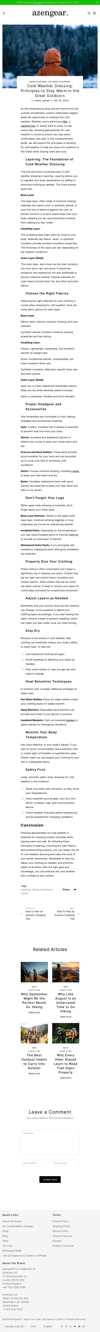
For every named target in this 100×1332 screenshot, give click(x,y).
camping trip (28, 125)
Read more (34, 1012)
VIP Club (7, 1245)
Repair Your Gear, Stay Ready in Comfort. (50, 82)
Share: (66, 889)
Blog (5, 1236)
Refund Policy (60, 1231)
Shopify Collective (63, 1245)
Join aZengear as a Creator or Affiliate (24, 1255)
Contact (57, 1240)
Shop (5, 1231)
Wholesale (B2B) (11, 1250)
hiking (35, 889)
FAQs (5, 1240)
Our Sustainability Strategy (17, 1226)
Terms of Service (62, 1236)
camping (25, 889)
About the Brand (11, 1221)
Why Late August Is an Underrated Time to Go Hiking (65, 1002)
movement (46, 889)
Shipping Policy (61, 1226)
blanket (70, 720)
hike (65, 121)
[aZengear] (50, 13)
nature (24, 893)
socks (75, 471)
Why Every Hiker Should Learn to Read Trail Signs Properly (65, 1063)
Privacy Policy (60, 1221)
